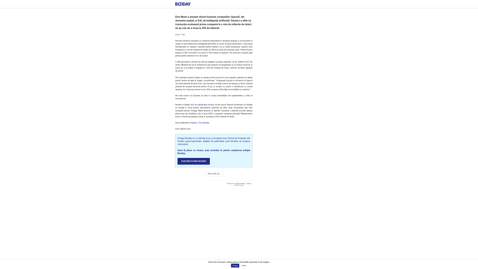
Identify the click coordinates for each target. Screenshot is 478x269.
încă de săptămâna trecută (202, 104)
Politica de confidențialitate (236, 183)
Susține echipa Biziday (193, 161)
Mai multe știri (214, 173)
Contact (248, 183)
